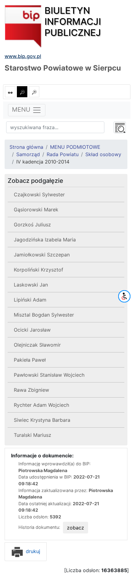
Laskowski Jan (31, 285)
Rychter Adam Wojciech (41, 405)
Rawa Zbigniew (31, 390)
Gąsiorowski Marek (36, 209)
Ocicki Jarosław (32, 330)
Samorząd (28, 154)
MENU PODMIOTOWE (75, 147)
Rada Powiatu (63, 154)
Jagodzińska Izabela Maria (45, 240)
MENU (22, 109)
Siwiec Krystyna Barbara (42, 420)
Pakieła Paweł (30, 360)
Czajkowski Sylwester (39, 194)
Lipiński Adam (30, 300)
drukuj (32, 551)
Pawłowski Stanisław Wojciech (49, 375)
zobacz (75, 528)
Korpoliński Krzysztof (38, 270)
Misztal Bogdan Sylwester (44, 315)
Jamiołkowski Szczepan (42, 255)
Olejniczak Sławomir (37, 345)
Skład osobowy (103, 154)
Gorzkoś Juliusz (32, 224)
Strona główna (26, 147)
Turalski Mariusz (32, 435)
